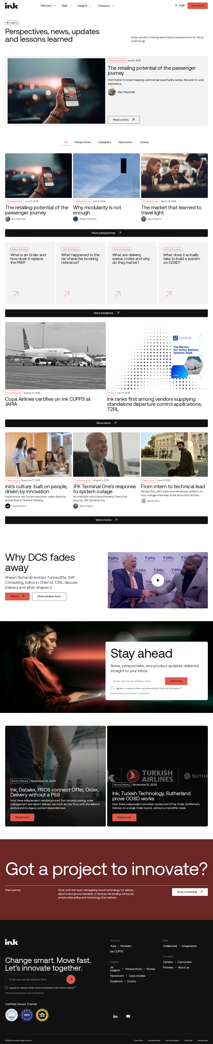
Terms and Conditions (137, 693)
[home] (11, 5)
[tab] (65, 142)
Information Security (154, 1040)
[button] (48, 5)
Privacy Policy (118, 693)
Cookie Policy (188, 1040)
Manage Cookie (203, 1040)
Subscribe (176, 680)
